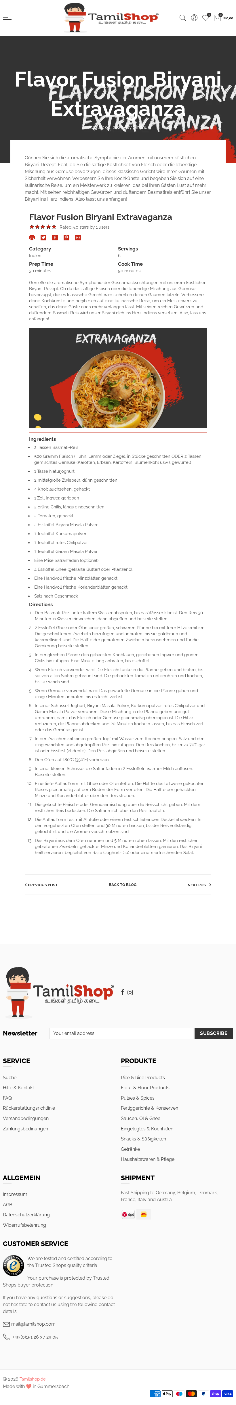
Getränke (130, 1149)
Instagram (130, 992)
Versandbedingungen (26, 1118)
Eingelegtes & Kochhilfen (147, 1129)
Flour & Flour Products (145, 1087)
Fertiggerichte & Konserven (149, 1108)
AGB (7, 1204)
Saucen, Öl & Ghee (140, 1118)
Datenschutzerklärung (26, 1215)
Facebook (123, 992)
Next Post (198, 885)
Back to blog (122, 885)
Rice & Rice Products (143, 1077)
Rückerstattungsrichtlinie (29, 1108)
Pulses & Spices (138, 1098)
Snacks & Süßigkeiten (143, 1139)
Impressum (15, 1194)
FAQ (7, 1098)
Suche (9, 1077)
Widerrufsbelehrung (24, 1225)
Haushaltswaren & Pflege (147, 1159)
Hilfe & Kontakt (18, 1087)
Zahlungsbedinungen (25, 1129)
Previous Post (43, 885)
